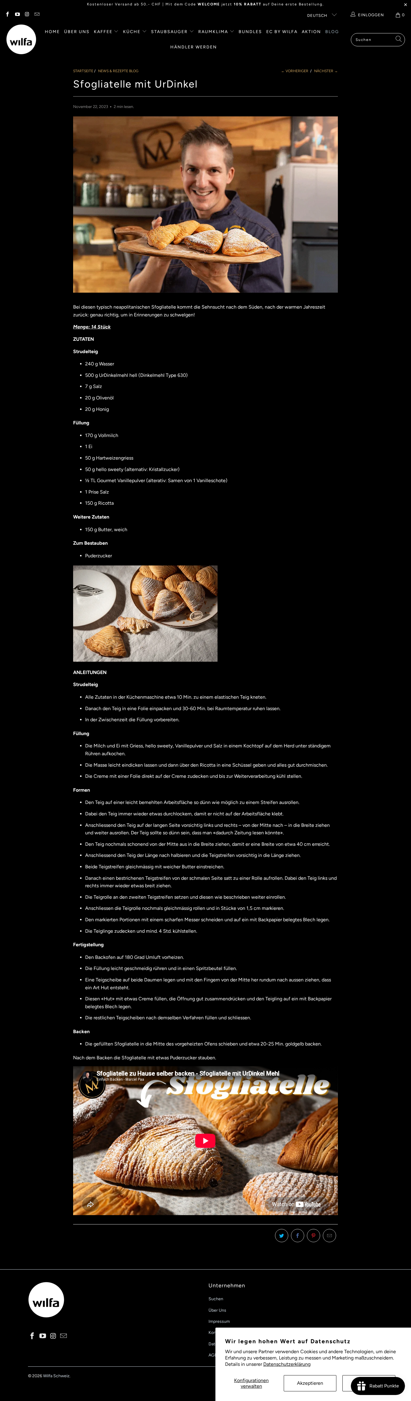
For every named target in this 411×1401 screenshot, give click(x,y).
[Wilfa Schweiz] (21, 39)
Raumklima (214, 31)
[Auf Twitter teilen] (281, 1235)
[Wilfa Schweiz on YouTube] (17, 15)
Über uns (77, 31)
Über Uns (217, 1310)
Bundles (250, 31)
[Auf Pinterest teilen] (313, 1235)
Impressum (219, 1321)
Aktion (311, 31)
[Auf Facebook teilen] (297, 1235)
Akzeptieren (310, 1383)
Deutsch (318, 15)
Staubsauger (170, 31)
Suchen (216, 1298)
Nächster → (326, 71)
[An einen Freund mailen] (329, 1235)
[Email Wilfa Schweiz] (36, 15)
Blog (332, 31)
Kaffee (104, 31)
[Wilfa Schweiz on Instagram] (26, 15)
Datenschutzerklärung (287, 1364)
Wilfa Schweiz (56, 1375)
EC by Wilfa (282, 31)
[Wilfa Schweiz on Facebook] (7, 15)
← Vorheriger (294, 71)
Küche (132, 31)
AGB (213, 1355)
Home (52, 31)
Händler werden (193, 47)
